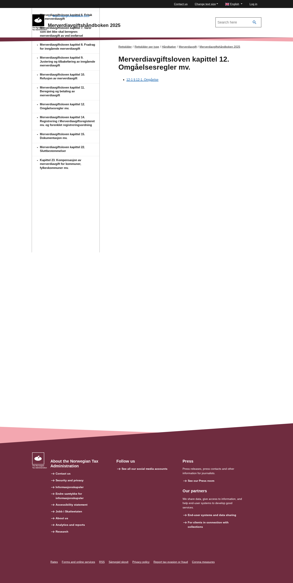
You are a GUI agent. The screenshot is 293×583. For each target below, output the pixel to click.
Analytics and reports (70, 524)
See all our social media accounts (144, 468)
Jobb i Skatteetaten (69, 511)
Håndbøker (169, 46)
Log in (253, 4)
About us (62, 518)
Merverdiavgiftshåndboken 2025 (71, 16)
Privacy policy (140, 561)
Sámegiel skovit (118, 561)
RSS (102, 561)
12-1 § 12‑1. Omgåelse (142, 79)
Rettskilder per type (147, 46)
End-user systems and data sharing (212, 515)
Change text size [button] (205, 4)
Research (62, 531)
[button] (233, 4)
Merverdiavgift (188, 46)
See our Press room (201, 480)
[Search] (254, 22)
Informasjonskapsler (70, 487)
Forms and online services (78, 561)
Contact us (181, 4)
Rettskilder (125, 46)
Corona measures (203, 561)
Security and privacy (70, 480)
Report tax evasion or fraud (170, 561)
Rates (54, 561)
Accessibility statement (72, 504)
